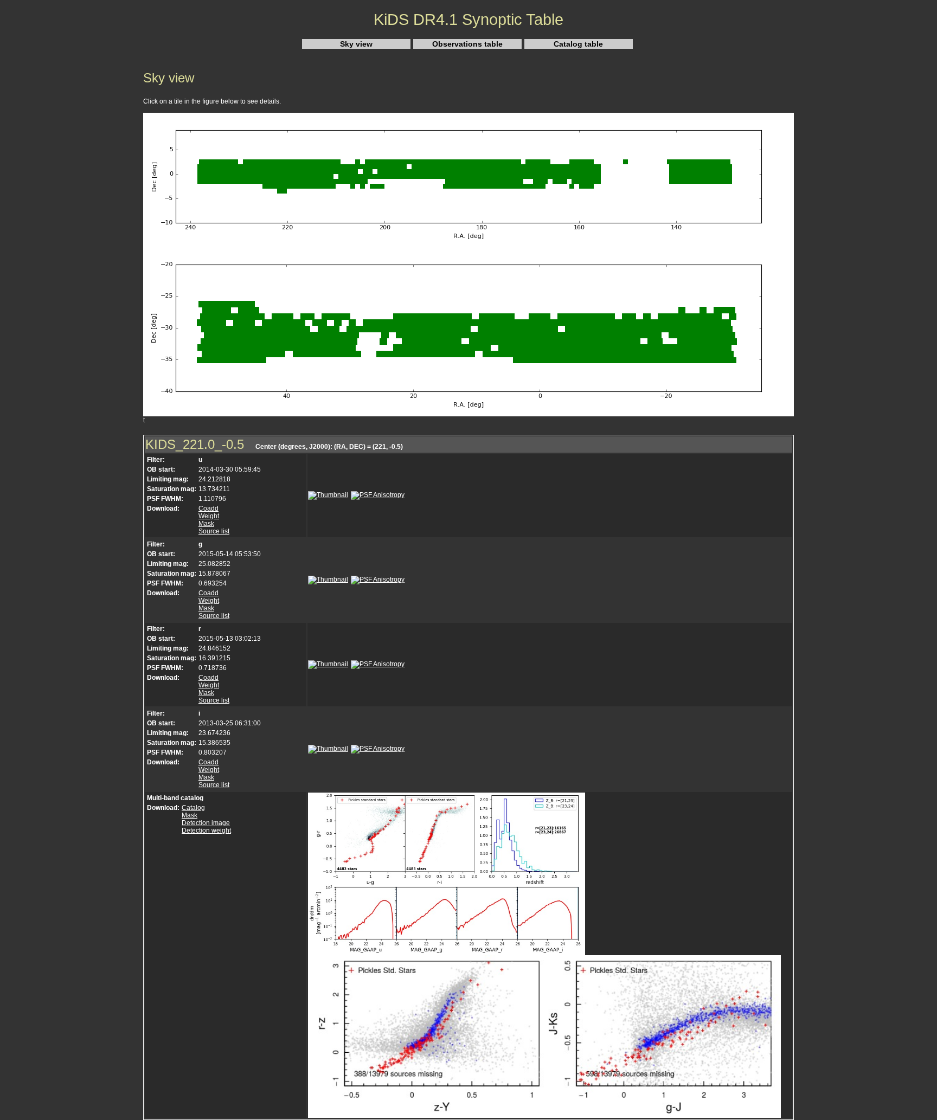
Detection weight (206, 830)
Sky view (356, 44)
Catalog (193, 808)
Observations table (467, 44)
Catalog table (578, 44)
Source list (213, 531)
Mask (206, 523)
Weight (208, 516)
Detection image (206, 823)
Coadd (208, 508)
